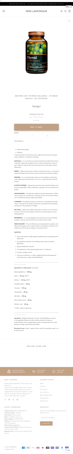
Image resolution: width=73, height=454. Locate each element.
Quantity (16, 133)
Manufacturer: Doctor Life (36, 114)
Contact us (43, 386)
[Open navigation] (4, 11)
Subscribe (46, 423)
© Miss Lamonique (10, 447)
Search (42, 383)
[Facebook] (5, 400)
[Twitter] (9, 400)
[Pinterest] (17, 400)
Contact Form (16, 425)
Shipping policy (44, 398)
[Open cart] (69, 11)
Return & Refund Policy (46, 395)
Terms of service (44, 392)
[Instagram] (13, 400)
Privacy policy (43, 389)
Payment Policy (44, 401)
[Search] (65, 11)
